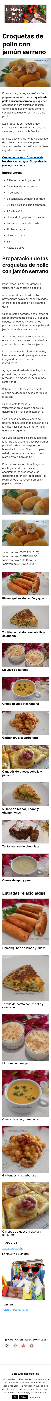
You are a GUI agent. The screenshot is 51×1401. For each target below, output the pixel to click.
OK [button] (15, 1397)
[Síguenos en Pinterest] (15, 1345)
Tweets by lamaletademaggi (15, 1310)
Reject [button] (23, 1397)
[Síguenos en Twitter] (7, 1345)
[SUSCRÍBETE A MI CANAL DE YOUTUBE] (23, 1345)
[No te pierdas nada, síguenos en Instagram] (31, 1345)
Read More (34, 1397)
